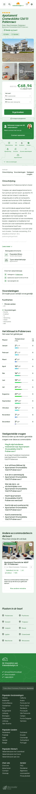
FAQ (21, 765)
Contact (5, 771)
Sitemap (5, 773)
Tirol (3, 708)
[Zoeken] (9, 4)
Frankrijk (5, 735)
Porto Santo (24, 706)
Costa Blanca (7, 703)
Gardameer (6, 706)
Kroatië (23, 735)
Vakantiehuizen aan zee (11, 757)
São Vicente (6, 723)
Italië (4, 737)
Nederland (6, 732)
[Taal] (32, 4)
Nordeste (23, 708)
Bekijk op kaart (11, 30)
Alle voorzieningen (11, 161)
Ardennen (5, 700)
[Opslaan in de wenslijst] (30, 544)
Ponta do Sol (25, 703)
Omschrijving (7, 172)
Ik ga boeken (18, 112)
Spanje (4, 740)
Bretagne (5, 716)
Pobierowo (21, 25)
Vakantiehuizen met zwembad (13, 751)
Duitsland (23, 732)
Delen (7, 34)
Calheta (23, 698)
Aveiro (22, 700)
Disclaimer (24, 768)
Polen (4, 25)
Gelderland (6, 718)
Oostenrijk (24, 737)
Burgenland (6, 711)
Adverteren (6, 768)
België (4, 743)
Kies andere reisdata (18, 588)
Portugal (23, 743)
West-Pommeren (12, 25)
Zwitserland (24, 740)
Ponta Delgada (25, 718)
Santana (23, 721)
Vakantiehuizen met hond (11, 754)
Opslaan (15, 34)
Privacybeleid (25, 776)
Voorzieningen (20, 172)
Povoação (24, 711)
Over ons (5, 765)
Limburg (5, 713)
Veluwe (5, 698)
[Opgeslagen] (27, 4)
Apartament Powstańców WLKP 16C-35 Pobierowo (16, 563)
